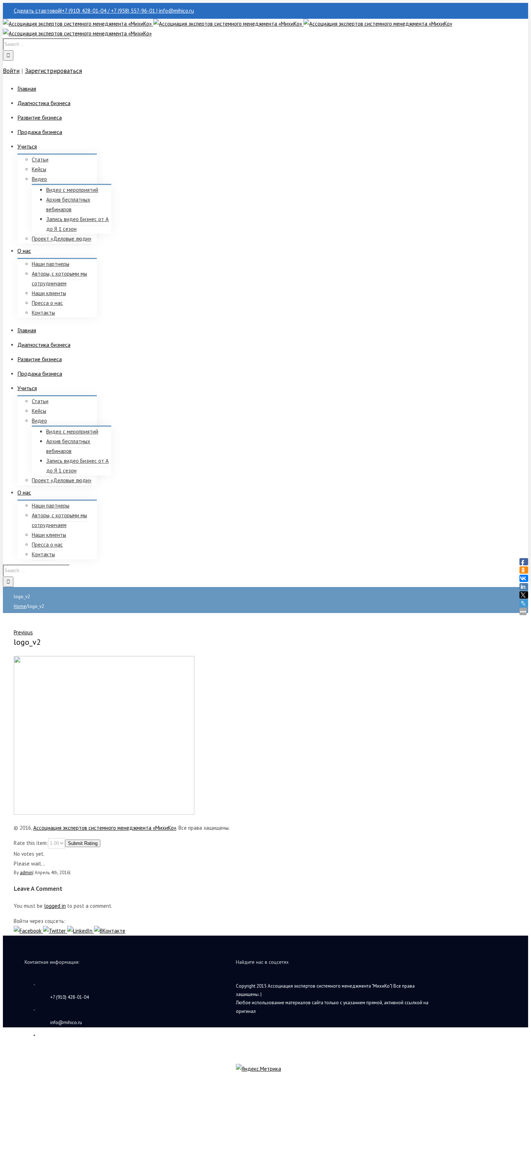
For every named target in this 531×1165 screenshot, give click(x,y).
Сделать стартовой (37, 10)
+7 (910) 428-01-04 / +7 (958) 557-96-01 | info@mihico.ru (128, 10)
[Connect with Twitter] (55, 930)
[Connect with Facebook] (28, 930)
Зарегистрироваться (53, 71)
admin (26, 873)
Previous (23, 632)
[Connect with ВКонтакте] (109, 930)
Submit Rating (83, 843)
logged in (55, 905)
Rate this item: (31, 843)
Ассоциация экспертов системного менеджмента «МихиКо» (104, 827)
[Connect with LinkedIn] (80, 930)
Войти (11, 71)
